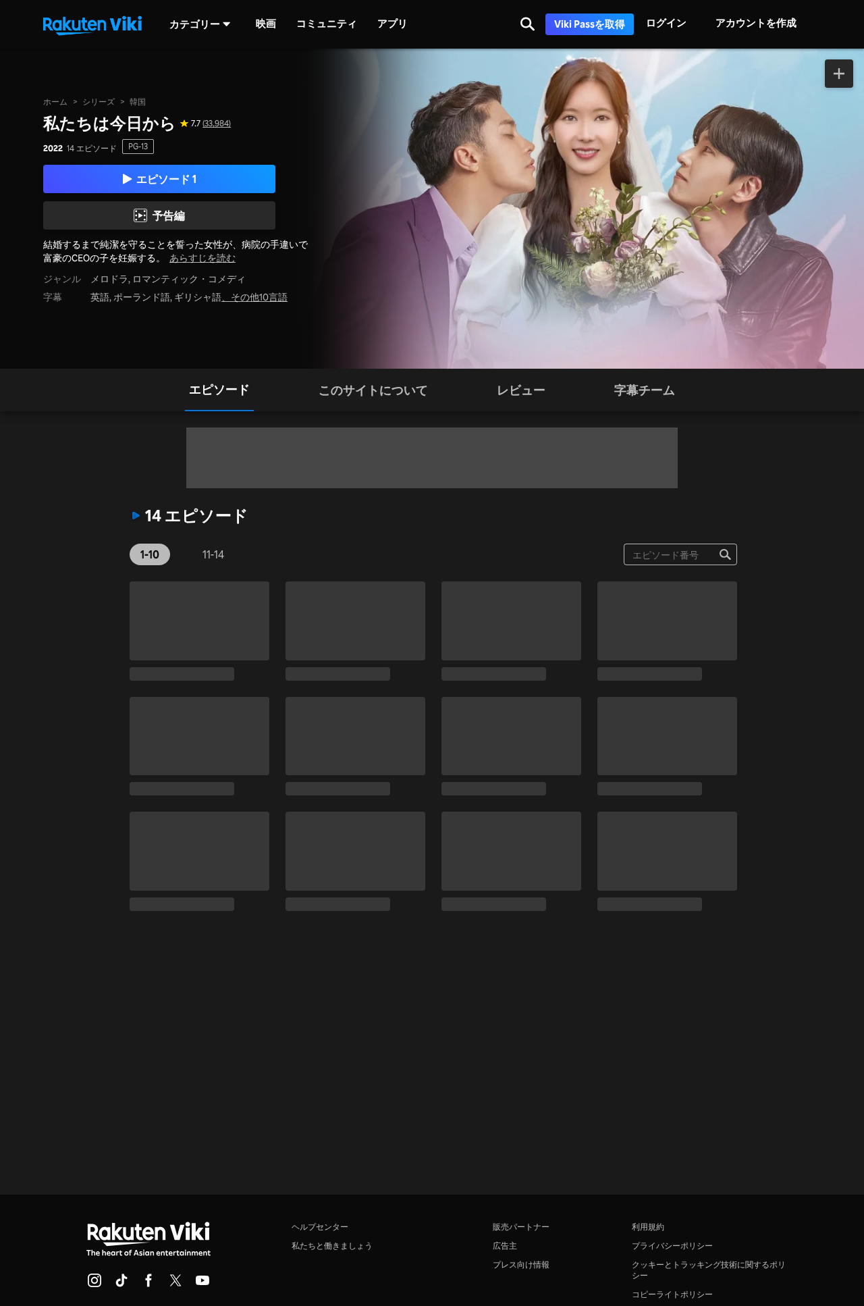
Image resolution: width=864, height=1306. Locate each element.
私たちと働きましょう (332, 1245)
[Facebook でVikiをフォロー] (148, 1284)
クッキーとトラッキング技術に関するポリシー (709, 1269)
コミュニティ (326, 24)
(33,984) (216, 123)
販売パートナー (521, 1227)
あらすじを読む (202, 258)
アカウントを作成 (756, 22)
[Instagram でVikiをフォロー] (94, 1284)
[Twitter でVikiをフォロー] (175, 1284)
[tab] (219, 390)
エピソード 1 (166, 179)
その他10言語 (259, 297)
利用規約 (648, 1227)
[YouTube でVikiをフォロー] (202, 1284)
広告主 (505, 1245)
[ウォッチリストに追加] (839, 73)
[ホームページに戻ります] (92, 24)
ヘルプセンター (320, 1227)
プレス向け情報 (521, 1264)
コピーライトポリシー (672, 1294)
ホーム (55, 102)
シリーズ (98, 102)
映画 (266, 24)
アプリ (392, 24)
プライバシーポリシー (672, 1245)
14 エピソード (92, 148)
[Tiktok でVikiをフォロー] (121, 1284)
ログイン (666, 22)
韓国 (138, 102)
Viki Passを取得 (589, 24)
